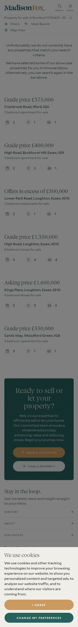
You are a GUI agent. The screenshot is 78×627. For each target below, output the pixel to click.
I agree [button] (39, 605)
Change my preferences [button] (39, 617)
